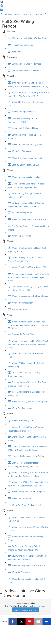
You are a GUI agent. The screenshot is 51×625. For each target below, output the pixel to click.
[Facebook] (12, 621)
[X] (21, 621)
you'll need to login (37, 606)
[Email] (38, 621)
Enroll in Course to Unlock (25, 609)
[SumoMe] (46, 621)
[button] (1, 2)
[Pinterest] (30, 621)
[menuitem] (1, 6)
